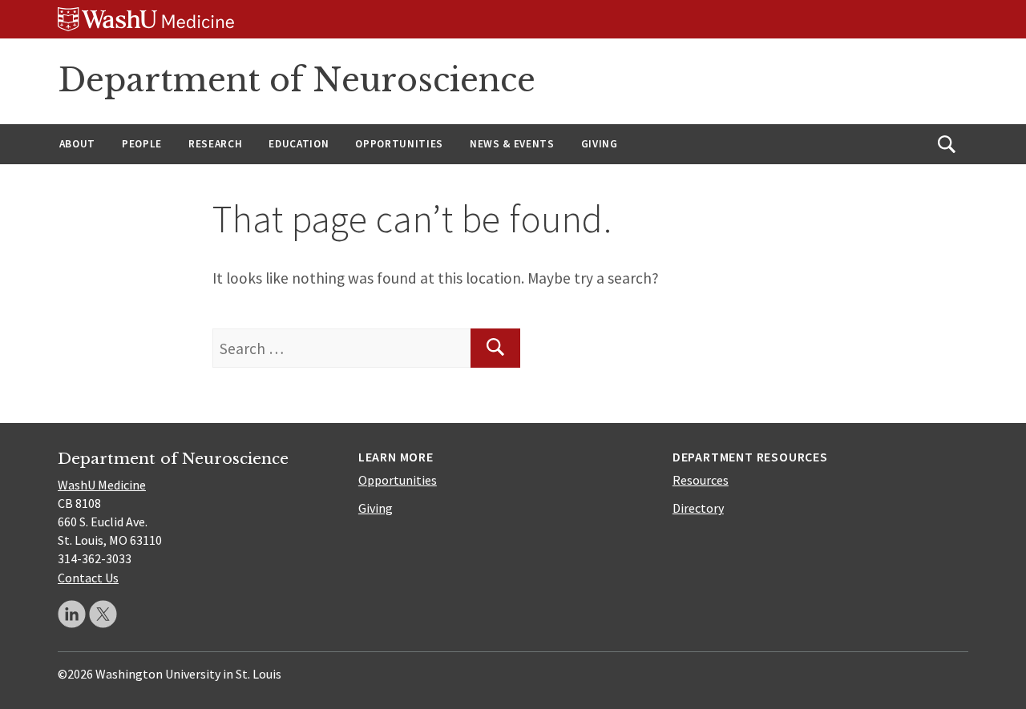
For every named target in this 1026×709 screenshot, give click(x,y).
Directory (698, 508)
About (77, 144)
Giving (599, 144)
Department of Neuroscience (296, 80)
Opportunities (399, 144)
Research (215, 144)
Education (299, 144)
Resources (701, 480)
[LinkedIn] (72, 614)
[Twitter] (103, 614)
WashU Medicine (102, 485)
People (142, 144)
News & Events (512, 144)
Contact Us (88, 578)
